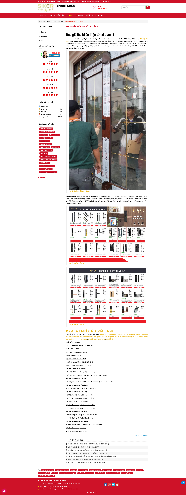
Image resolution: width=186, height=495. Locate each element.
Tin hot (42, 40)
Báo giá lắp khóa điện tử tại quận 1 (80, 191)
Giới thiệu (79, 15)
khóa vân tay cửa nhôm (118, 334)
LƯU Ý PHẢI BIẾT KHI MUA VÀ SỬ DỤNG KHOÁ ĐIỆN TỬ (83, 447)
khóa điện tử (109, 339)
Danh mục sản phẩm (57, 15)
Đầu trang (145, 435)
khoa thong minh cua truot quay (78, 339)
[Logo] (56, 8)
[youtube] (117, 484)
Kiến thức (60, 21)
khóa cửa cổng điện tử (138, 337)
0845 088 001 (50, 87)
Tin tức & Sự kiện (51, 21)
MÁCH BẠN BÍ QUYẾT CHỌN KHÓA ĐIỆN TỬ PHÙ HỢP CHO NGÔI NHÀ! (87, 453)
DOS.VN (97, 492)
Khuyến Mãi (44, 36)
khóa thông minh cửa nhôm (133, 334)
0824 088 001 (50, 80)
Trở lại (137, 435)
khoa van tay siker (54, 135)
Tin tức (70, 15)
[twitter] (113, 484)
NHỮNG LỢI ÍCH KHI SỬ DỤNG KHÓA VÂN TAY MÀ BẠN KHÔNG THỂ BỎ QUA (89, 444)
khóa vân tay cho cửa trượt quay (123, 337)
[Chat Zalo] (183, 483)
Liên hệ (100, 15)
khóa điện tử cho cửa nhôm (47, 166)
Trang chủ (42, 15)
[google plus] (109, 484)
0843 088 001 (50, 72)
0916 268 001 (50, 64)
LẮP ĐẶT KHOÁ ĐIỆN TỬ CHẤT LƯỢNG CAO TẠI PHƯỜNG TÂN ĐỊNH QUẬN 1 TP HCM (92, 456)
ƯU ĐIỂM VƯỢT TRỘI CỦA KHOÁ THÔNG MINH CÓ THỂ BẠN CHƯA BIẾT (88, 450)
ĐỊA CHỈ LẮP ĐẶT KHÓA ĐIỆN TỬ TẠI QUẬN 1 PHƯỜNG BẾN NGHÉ (86, 462)
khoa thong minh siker (86, 337)
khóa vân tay (55, 147)
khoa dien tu (43, 153)
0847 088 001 (50, 95)
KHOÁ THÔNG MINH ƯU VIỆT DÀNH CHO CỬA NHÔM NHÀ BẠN (85, 459)
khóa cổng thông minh (98, 337)
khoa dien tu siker (74, 337)
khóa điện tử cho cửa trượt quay (96, 339)
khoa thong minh (109, 337)
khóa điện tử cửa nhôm (105, 334)
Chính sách (90, 15)
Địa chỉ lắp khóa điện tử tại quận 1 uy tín (89, 330)
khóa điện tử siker (44, 162)
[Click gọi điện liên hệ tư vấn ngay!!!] (4, 491)
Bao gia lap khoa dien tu (76, 263)
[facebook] (105, 484)
